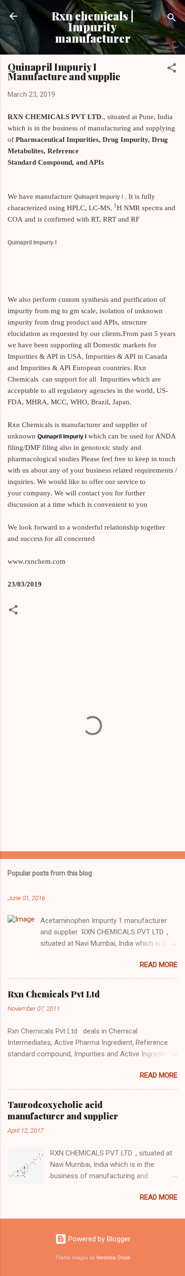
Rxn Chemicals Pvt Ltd (54, 994)
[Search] (171, 19)
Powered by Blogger (98, 1239)
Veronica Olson (113, 1258)
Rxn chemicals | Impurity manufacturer (93, 27)
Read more (158, 964)
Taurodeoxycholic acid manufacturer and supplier (63, 1110)
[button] (171, 69)
